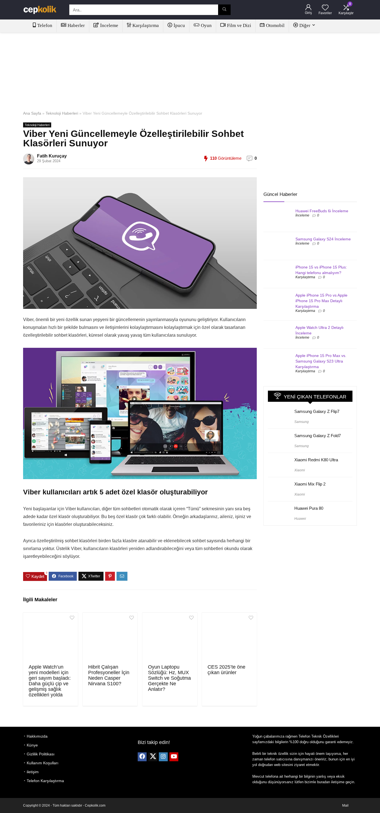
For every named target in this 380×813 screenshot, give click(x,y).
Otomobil (275, 25)
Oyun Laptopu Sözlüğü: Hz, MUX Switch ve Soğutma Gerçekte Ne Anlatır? (169, 678)
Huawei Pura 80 (308, 508)
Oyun (206, 25)
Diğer (304, 25)
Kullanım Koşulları (42, 763)
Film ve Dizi (239, 25)
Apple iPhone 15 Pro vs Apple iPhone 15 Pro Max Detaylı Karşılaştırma (321, 301)
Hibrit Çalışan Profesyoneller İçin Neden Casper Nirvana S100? (108, 675)
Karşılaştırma (145, 25)
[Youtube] (173, 756)
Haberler (76, 25)
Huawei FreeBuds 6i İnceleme (321, 211)
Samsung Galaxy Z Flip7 (316, 411)
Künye (32, 745)
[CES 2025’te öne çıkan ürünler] (229, 638)
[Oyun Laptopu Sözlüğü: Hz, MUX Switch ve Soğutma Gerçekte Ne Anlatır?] (170, 638)
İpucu (179, 25)
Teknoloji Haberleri (62, 113)
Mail (345, 805)
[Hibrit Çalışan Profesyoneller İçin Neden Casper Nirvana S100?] (110, 638)
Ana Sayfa (32, 113)
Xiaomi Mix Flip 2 (309, 484)
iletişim (33, 772)
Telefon (44, 25)
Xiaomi (299, 470)
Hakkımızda (37, 736)
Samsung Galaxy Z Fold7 (317, 435)
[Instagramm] (163, 756)
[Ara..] (224, 9)
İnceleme (109, 25)
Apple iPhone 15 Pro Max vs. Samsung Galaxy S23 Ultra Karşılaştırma (320, 361)
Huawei (300, 519)
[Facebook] (142, 756)
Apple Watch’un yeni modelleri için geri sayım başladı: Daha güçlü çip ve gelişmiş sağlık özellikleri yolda (50, 681)
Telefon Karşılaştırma (45, 780)
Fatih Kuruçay (52, 156)
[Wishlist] (325, 8)
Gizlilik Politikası (41, 754)
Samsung (301, 422)
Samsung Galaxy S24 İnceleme (323, 239)
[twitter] (152, 756)
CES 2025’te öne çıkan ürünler (226, 669)
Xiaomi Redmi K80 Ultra (316, 459)
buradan (323, 782)
